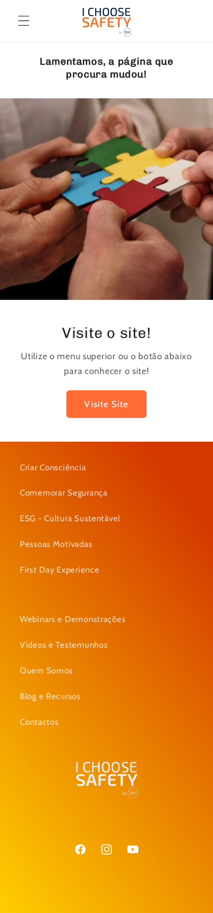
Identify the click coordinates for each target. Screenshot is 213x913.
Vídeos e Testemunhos (63, 645)
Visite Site (106, 403)
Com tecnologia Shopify (148, 906)
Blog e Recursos (50, 696)
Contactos (39, 722)
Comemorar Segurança (63, 493)
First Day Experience (59, 570)
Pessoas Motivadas (56, 544)
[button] (24, 21)
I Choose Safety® (81, 906)
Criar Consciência (53, 467)
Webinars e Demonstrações (72, 619)
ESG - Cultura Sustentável (70, 518)
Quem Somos (46, 670)
